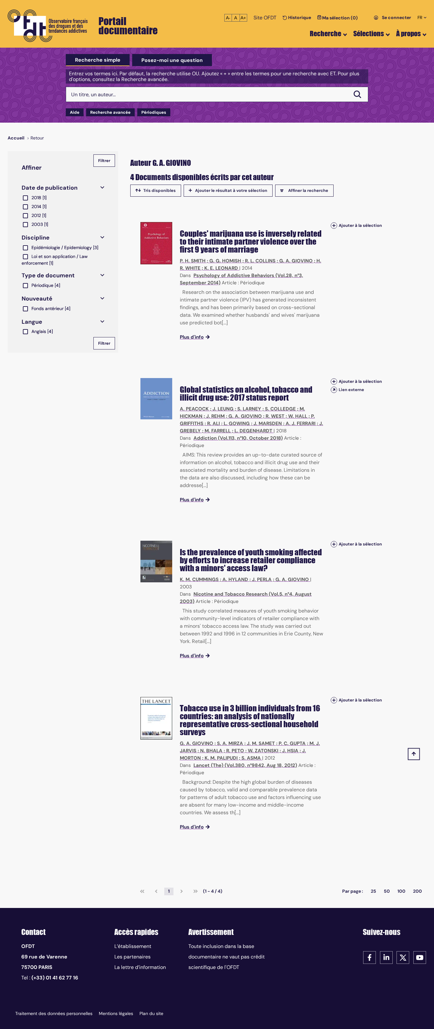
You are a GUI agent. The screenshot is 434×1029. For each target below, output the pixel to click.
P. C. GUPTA (292, 743)
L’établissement (132, 946)
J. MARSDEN (268, 423)
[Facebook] (369, 957)
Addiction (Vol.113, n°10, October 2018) (238, 438)
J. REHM (215, 416)
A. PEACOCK (194, 409)
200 (417, 891)
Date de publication (50, 188)
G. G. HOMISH (225, 261)
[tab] (98, 60)
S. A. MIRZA (230, 743)
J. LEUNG (223, 409)
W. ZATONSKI (263, 751)
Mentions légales (116, 1013)
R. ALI (213, 423)
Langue (32, 322)
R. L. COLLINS (260, 261)
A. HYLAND (235, 579)
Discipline (36, 237)
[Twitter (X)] (403, 957)
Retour (37, 138)
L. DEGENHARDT (253, 431)
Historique (299, 17)
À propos (408, 33)
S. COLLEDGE (280, 409)
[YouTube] (419, 957)
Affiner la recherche (308, 190)
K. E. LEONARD (221, 268)
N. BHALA (211, 751)
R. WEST (275, 416)
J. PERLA (262, 579)
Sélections (368, 33)
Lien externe (351, 389)
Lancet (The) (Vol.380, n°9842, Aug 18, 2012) (245, 765)
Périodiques (153, 112)
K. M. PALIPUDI (221, 758)
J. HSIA (290, 751)
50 (387, 891)
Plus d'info (192, 337)
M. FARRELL (218, 431)
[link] (142, 891)
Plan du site (151, 1013)
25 (373, 891)
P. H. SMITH (193, 261)
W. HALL (297, 416)
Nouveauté (37, 298)
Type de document (48, 275)
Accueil (16, 138)
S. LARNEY (249, 409)
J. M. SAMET (261, 743)
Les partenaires (132, 956)
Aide (74, 112)
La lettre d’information (140, 967)
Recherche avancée (110, 112)
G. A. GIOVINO (296, 261)
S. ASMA (251, 758)
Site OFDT (265, 17)
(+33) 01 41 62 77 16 (54, 977)
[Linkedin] (386, 957)
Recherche (325, 33)
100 (401, 891)
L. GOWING (237, 423)
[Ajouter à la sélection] (334, 225)
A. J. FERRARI (300, 423)
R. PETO (235, 751)
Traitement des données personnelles (53, 1013)
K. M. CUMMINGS (199, 579)
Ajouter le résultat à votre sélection (231, 190)
